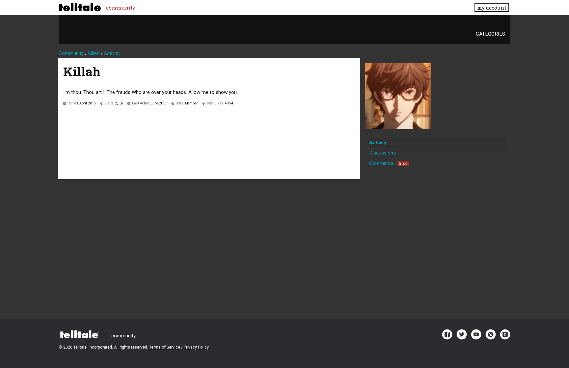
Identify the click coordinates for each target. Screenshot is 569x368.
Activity (378, 143)
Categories (490, 34)
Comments (388, 163)
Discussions (382, 153)
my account (491, 7)
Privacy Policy (196, 347)
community (120, 7)
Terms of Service (164, 347)
